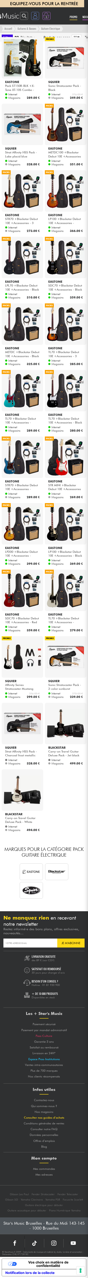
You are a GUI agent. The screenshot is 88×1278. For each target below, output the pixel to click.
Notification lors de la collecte (30, 1273)
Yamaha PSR (52, 1199)
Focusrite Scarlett (73, 1199)
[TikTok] (34, 1243)
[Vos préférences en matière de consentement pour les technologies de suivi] (80, 1270)
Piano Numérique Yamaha (65, 1210)
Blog (44, 1146)
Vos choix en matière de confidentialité (48, 1264)
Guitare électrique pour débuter (44, 1205)
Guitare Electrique (50, 28)
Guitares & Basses (27, 28)
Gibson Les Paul (19, 1194)
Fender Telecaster (67, 1194)
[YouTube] (73, 1243)
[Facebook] (15, 1243)
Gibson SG (11, 1199)
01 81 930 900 (51, 985)
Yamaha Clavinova (32, 1199)
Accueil (8, 28)
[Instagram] (53, 1243)
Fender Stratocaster (43, 1194)
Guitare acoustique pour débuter (26, 1210)
